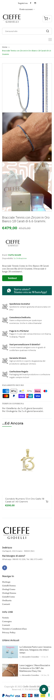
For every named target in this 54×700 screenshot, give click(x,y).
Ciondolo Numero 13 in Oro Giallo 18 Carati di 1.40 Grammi (24, 500)
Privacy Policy (9, 632)
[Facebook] (4, 567)
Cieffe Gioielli (14, 255)
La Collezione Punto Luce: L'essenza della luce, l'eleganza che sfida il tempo (35, 650)
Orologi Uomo (8, 589)
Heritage (6, 582)
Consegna (7, 621)
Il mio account (26, 9)
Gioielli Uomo (8, 596)
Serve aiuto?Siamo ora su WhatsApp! (30, 290)
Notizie (5, 617)
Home (4, 47)
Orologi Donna (9, 593)
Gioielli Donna (9, 585)
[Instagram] (10, 566)
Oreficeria (7, 600)
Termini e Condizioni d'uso (14, 628)
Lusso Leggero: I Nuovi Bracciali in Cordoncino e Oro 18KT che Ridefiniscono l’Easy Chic (34, 668)
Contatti (6, 604)
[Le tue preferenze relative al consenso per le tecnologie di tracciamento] (49, 695)
